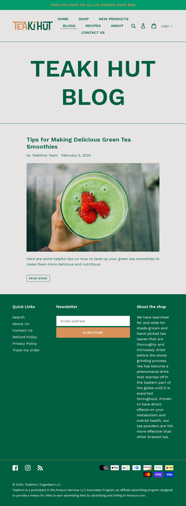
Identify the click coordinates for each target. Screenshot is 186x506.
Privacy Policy (24, 343)
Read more (38, 278)
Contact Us (22, 330)
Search (18, 317)
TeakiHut (31, 484)
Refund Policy (24, 337)
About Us (20, 324)
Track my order (26, 350)
